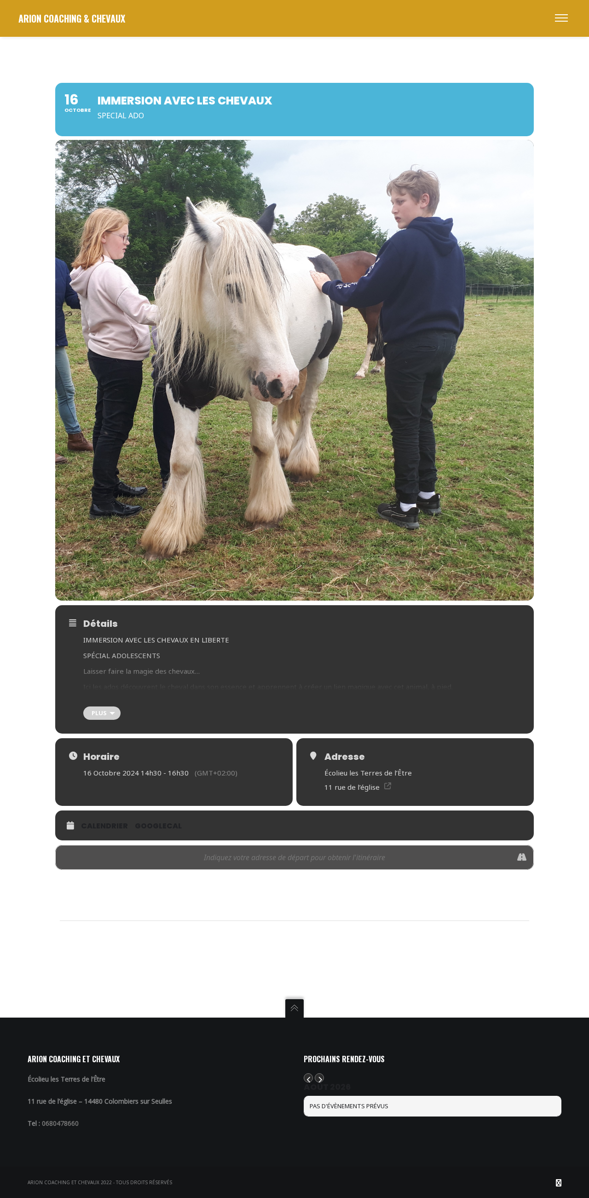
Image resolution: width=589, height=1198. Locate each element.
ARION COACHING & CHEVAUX (71, 18)
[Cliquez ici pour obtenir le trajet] (521, 857)
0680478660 (60, 1123)
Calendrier (104, 826)
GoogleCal (158, 826)
